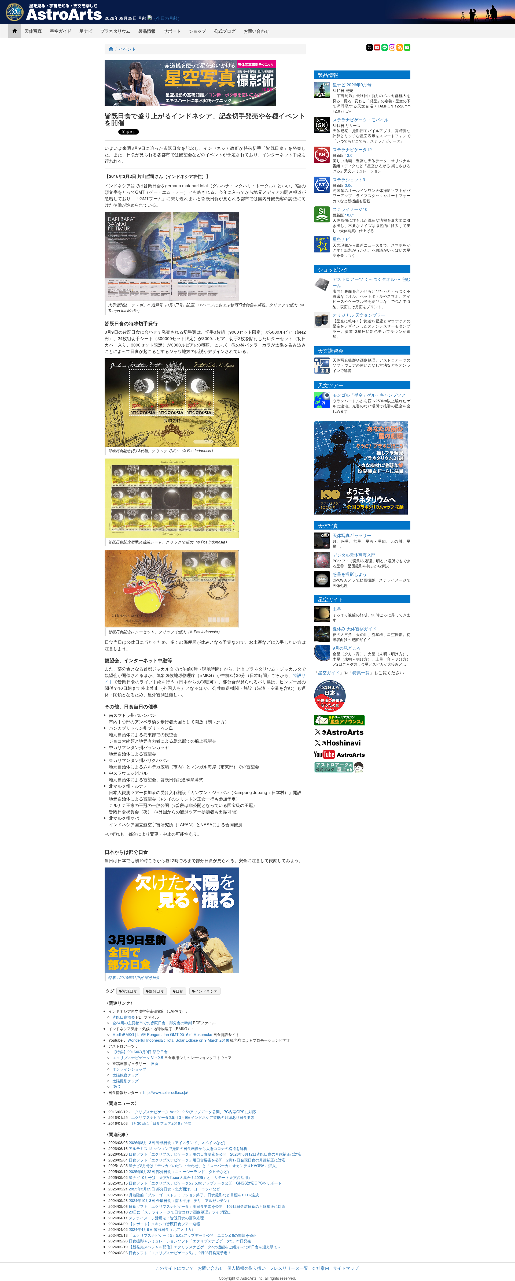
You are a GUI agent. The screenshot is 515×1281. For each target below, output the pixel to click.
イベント (127, 49)
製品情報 (147, 31)
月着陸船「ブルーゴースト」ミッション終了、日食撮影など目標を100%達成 (194, 1194)
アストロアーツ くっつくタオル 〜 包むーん (371, 282)
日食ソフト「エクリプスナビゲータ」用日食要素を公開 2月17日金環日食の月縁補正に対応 (207, 1160)
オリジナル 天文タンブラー (359, 315)
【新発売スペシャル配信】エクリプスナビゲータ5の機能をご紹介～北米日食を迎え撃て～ (205, 1246)
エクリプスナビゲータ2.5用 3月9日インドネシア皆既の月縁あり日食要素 (193, 1117)
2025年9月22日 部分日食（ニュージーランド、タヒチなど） (180, 1171)
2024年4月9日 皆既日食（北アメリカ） (162, 1229)
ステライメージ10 (350, 209)
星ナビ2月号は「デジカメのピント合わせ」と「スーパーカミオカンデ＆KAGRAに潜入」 (204, 1165)
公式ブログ (225, 31)
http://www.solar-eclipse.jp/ (165, 1092)
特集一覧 (361, 672)
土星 (337, 609)
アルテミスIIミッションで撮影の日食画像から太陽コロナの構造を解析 (188, 1148)
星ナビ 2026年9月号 (352, 84)
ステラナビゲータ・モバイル (360, 120)
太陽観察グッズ (125, 1075)
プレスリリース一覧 (289, 1268)
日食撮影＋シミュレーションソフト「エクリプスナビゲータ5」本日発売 (190, 1240)
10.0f (349, 215)
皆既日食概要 (123, 1017)
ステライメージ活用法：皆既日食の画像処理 (166, 1217)
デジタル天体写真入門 (354, 555)
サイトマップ (346, 1268)
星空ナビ (341, 239)
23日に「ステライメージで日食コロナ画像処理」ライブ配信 (180, 1212)
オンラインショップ (129, 1069)
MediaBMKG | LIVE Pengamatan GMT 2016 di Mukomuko (162, 1034)
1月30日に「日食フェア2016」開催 (161, 1123)
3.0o (348, 185)
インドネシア (206, 991)
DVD (116, 1086)
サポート (172, 31)
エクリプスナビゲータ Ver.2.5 (137, 1057)
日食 (179, 991)
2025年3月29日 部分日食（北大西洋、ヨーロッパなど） (176, 1188)
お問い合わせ (256, 31)
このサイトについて (174, 1268)
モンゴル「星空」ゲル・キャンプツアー (371, 395)
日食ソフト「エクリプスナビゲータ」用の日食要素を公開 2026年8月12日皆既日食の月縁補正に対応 (215, 1154)
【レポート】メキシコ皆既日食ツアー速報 (164, 1223)
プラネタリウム (115, 31)
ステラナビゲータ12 (352, 149)
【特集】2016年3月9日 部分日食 (140, 1051)
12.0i (349, 155)
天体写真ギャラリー (352, 535)
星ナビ (85, 31)
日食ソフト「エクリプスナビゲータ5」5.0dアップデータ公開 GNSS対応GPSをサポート (205, 1183)
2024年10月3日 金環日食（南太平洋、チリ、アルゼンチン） (180, 1200)
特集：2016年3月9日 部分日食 (134, 977)
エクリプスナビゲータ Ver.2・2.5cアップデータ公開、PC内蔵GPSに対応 (193, 1111)
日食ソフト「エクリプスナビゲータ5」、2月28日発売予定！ (180, 1252)
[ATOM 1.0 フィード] (399, 47)
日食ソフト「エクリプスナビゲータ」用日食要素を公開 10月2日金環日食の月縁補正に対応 (207, 1206)
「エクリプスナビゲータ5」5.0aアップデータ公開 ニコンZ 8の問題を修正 (193, 1235)
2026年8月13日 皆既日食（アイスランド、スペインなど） (178, 1142)
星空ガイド (60, 31)
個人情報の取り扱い (246, 1268)
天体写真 (33, 31)
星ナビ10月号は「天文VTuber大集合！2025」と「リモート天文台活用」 (190, 1177)
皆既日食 (129, 991)
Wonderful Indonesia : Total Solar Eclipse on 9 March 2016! (178, 1040)
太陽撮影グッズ (125, 1080)
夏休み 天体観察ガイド (355, 628)
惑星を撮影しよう (350, 574)
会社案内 (320, 1268)
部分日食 (156, 991)
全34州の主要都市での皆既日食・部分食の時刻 (152, 1022)
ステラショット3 (349, 179)
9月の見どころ (347, 648)
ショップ (197, 31)
